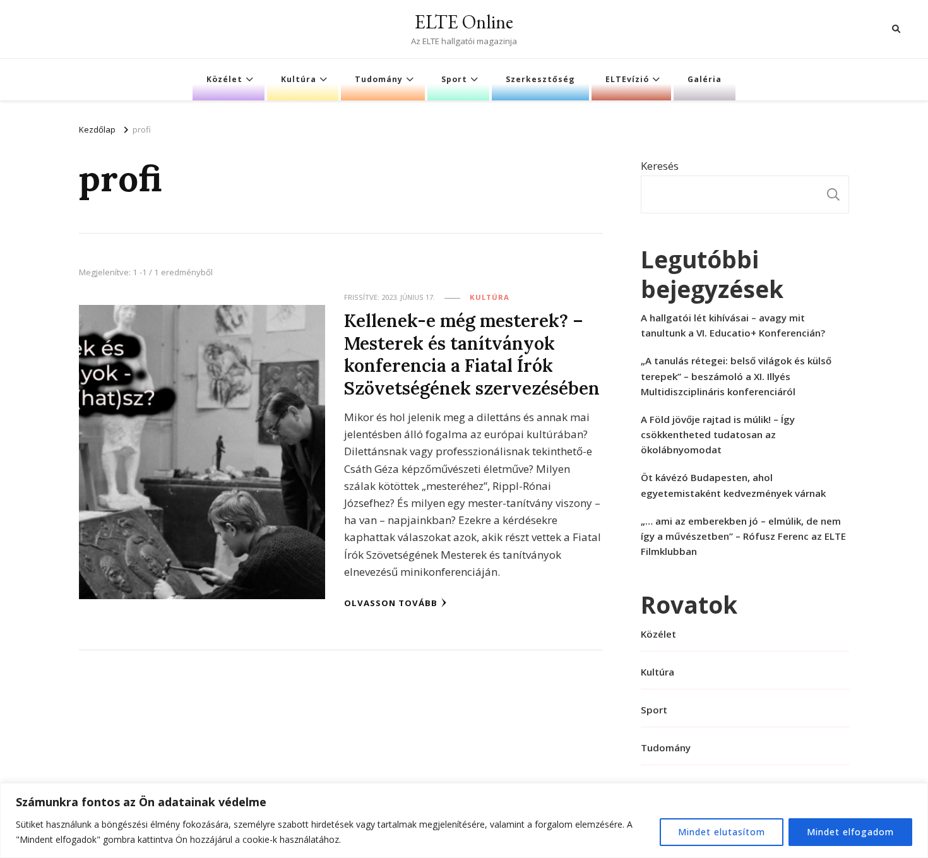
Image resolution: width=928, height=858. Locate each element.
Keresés (660, 165)
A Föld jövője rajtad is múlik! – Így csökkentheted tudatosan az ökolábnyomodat (718, 434)
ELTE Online (464, 21)
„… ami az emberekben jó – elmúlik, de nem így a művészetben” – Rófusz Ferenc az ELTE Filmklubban (743, 536)
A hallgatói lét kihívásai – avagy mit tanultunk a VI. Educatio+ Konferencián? (733, 325)
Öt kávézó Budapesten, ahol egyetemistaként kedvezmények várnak (733, 485)
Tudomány (379, 79)
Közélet (224, 79)
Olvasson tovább (390, 603)
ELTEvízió (627, 79)
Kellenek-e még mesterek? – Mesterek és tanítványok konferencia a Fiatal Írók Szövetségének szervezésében (472, 354)
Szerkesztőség (540, 79)
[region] (464, 820)
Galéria (704, 79)
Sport (454, 79)
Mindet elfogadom (850, 832)
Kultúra (298, 79)
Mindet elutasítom (721, 832)
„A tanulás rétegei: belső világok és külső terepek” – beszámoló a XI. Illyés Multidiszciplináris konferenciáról (736, 375)
